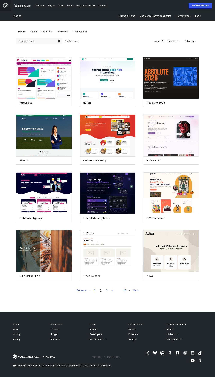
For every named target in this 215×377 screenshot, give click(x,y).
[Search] (59, 41)
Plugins (55, 334)
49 (124, 290)
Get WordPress (200, 5)
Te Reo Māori (49, 357)
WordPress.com (176, 324)
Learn (93, 324)
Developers (96, 334)
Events (132, 329)
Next (136, 290)
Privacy (16, 339)
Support (94, 329)
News (15, 329)
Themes (17, 15)
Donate (133, 334)
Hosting (17, 334)
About (16, 324)
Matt (170, 329)
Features (172, 41)
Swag (132, 339)
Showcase (56, 324)
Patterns (55, 339)
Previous (81, 290)
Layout (158, 41)
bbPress (172, 334)
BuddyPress (174, 339)
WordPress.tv (98, 339)
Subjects (189, 41)
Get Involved (135, 324)
